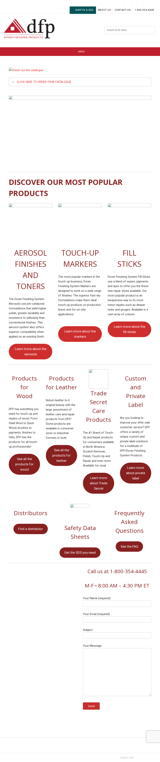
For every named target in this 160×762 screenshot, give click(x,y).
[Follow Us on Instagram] (128, 3)
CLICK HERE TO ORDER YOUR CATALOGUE (44, 82)
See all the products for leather (61, 455)
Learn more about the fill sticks (129, 329)
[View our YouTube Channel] (134, 3)
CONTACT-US (123, 10)
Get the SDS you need (80, 552)
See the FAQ (129, 546)
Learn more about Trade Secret (98, 483)
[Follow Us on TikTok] (140, 3)
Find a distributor (30, 529)
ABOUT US (104, 10)
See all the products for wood (24, 464)
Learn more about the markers (80, 333)
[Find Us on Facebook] (147, 3)
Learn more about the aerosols (30, 351)
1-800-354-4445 (144, 10)
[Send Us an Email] (153, 3)
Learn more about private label (135, 473)
